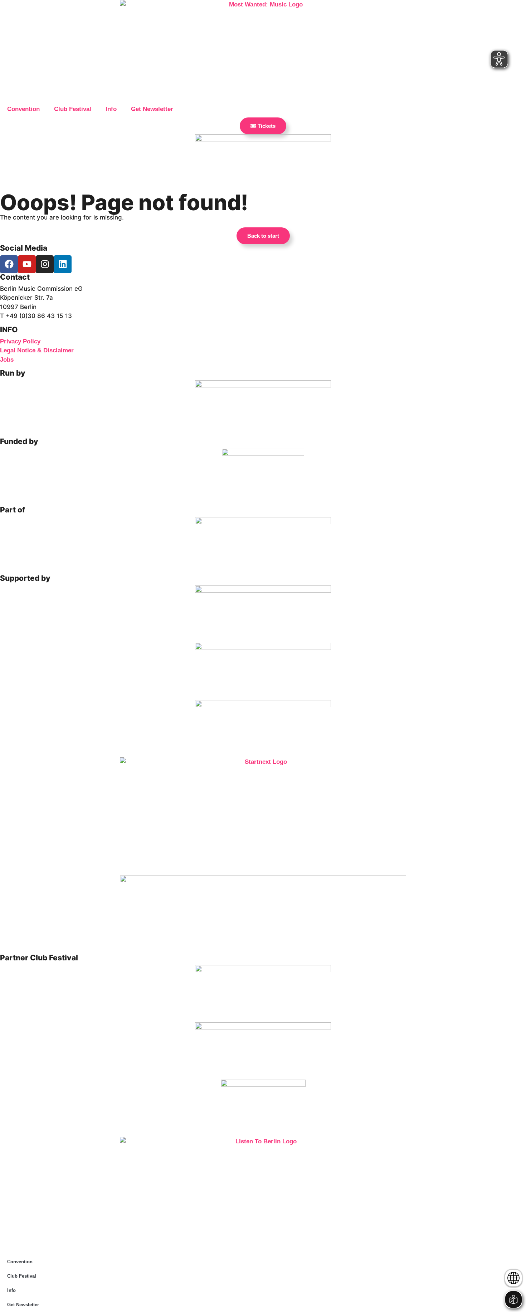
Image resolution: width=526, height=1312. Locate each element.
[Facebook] (9, 264)
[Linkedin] (63, 264)
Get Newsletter (152, 109)
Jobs (7, 359)
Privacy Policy (20, 341)
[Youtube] (27, 264)
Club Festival (72, 109)
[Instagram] (45, 264)
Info (111, 109)
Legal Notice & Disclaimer (37, 350)
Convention (23, 109)
